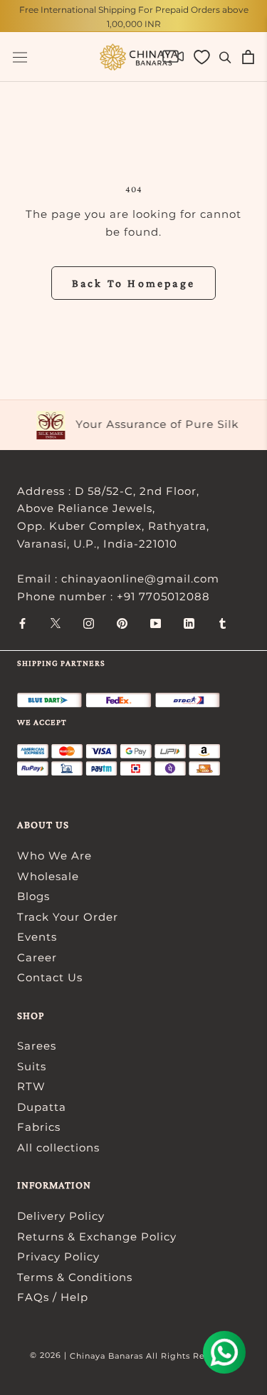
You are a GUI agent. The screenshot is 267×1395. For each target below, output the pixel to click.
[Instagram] (88, 623)
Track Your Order (67, 917)
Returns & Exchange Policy (97, 1236)
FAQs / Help (52, 1297)
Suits (31, 1066)
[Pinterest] (122, 623)
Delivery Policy (61, 1216)
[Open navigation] (20, 57)
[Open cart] (248, 57)
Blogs (33, 896)
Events (37, 937)
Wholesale (48, 876)
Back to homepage (133, 283)
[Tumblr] (222, 623)
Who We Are (54, 855)
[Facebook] (22, 623)
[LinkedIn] (189, 623)
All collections (58, 1147)
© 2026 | (50, 1355)
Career (37, 957)
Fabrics (39, 1127)
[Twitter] (56, 623)
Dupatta (41, 1107)
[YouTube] (155, 623)
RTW (31, 1086)
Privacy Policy (58, 1256)
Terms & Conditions (74, 1277)
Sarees (36, 1045)
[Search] (225, 57)
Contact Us (50, 977)
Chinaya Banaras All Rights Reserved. (153, 1356)
